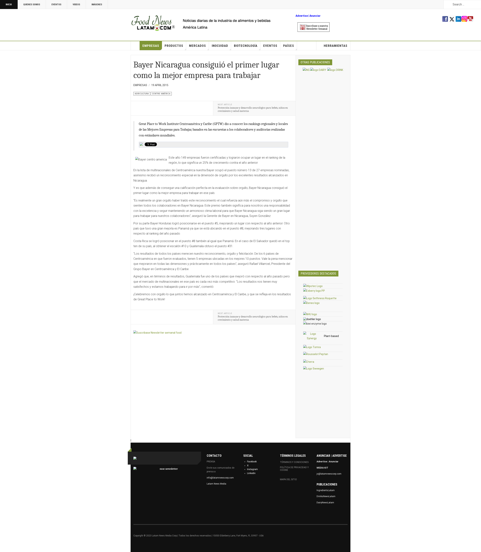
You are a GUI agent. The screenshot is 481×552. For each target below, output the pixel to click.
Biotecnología (245, 46)
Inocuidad (220, 46)
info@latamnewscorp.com (220, 477)
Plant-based (331, 336)
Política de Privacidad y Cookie (294, 468)
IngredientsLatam (326, 490)
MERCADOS (197, 46)
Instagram (252, 469)
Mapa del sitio (288, 479)
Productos (174, 46)
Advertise (302, 15)
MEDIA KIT (322, 467)
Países (288, 46)
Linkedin (251, 473)
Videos (76, 4)
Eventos (56, 4)
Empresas (150, 46)
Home (135, 45)
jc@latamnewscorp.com (329, 473)
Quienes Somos (31, 4)
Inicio (9, 4)
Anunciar (333, 461)
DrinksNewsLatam (326, 496)
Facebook (252, 461)
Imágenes (97, 4)
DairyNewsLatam (325, 502)
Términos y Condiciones (294, 462)
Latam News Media (216, 483)
